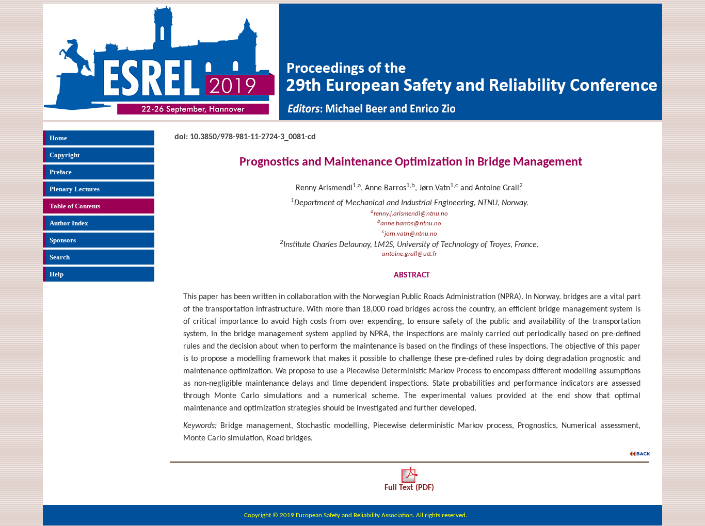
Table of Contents (75, 206)
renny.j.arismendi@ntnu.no (409, 213)
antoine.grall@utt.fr (409, 254)
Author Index (69, 223)
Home (58, 138)
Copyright (64, 155)
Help (56, 274)
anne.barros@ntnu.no (409, 223)
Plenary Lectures (75, 189)
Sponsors (63, 240)
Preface (61, 172)
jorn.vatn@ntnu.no (409, 234)
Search (60, 257)
